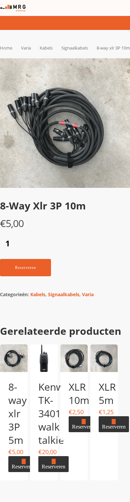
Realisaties (75, 222)
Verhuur (69, 239)
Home (62, 190)
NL (52, 276)
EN (52, 289)
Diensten (70, 206)
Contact (67, 255)
